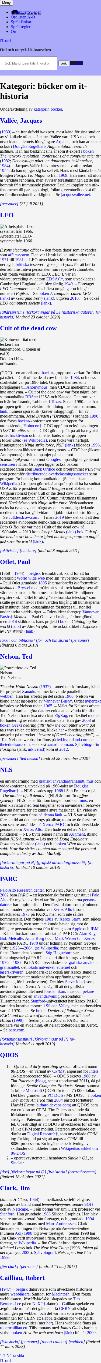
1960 (69, 696)
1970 (33, 943)
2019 (59, 517)
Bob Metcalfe (11, 938)
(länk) (5, 298)
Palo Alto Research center (22, 890)
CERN (65, 1308)
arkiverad (36, 749)
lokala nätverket (40, 967)
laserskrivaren (11, 972)
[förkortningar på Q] (28, 1172)
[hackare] (28, 550)
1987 (17, 962)
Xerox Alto (32, 829)
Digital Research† (42, 1134)
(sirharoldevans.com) (53, 1105)
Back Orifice (44, 469)
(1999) (17, 1020)
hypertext (93, 701)
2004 (28, 948)
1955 (4, 170)
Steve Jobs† (75, 981)
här (61, 730)
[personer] (9, 203)
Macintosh (60, 1294)
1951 (4, 259)
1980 (86, 1076)
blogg (41, 1081)
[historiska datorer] (78, 312)
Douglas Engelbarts (29, 146)
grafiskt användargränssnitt (61, 781)
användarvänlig (46, 996)
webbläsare (20, 1294)
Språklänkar (21, 22)
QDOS (9, 1055)
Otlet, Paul (15, 561)
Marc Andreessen (61, 1223)
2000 (26, 1252)
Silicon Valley (57, 1006)
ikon (61, 991)
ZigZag (60, 715)
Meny (6, 3)
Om (14, 31)
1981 (19, 259)
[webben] (76, 1341)
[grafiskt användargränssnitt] (61, 862)
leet (34, 430)
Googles (53, 459)
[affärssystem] (12, 312)
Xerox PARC (54, 824)
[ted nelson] (29, 758)
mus (89, 781)
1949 (68, 283)
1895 (42, 583)
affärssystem (18, 255)
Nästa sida (15, 1355)
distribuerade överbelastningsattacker (57, 474)
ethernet (63, 967)
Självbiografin (87, 744)
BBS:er (31, 397)
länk (3, 411)
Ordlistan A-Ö (23, 17)
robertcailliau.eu (13, 1328)
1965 (48, 706)
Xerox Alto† (63, 909)
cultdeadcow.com (23, 517)
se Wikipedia (25, 1243)
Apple (77, 928)
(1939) (5, 132)
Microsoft (34, 1090)
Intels (93, 1071)
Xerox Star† (70, 919)
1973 (25, 914)
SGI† (88, 1204)
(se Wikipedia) (34, 440)
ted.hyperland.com (72, 739)
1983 (46, 1214)
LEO (7, 215)
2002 (4, 895)
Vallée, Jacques (21, 120)
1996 (95, 445)
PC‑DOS (55, 1095)
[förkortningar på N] (18, 862)
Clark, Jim (15, 1188)
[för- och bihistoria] (53, 640)
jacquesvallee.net (75, 194)
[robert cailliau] (53, 1341)
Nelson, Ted (16, 656)
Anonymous (36, 387)
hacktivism (19, 435)
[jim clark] (9, 1266)
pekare (88, 991)
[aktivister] (9, 550)
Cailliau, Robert (22, 1277)
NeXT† (39, 1303)
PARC (8, 878)
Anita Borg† (35, 938)
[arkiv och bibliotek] (17, 640)
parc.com (16, 1030)
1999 (4, 1257)
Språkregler (20, 26)
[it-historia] (57, 1172)
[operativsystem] (82, 1172)
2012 (63, 749)
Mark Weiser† (67, 938)
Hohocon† (32, 425)
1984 (4, 165)
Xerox (89, 938)
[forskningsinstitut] (16, 1039)
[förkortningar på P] (50, 1039)
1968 (58, 790)
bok (80, 532)
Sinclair (17, 1163)
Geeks (17, 725)
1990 (94, 416)
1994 (89, 1218)
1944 (18, 573)
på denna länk (50, 815)
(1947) (5, 1289)
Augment (77, 834)
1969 (63, 175)
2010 (74, 298)
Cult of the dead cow (28, 328)
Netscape (20, 1209)
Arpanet (62, 141)
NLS (6, 769)
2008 (86, 720)
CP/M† (58, 1071)
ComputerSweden (26, 12)
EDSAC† (54, 279)
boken (88, 151)
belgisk (35, 573)
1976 (4, 962)
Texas (56, 401)
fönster (49, 991)
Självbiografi (45, 1252)
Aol (18, 1233)
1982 (5, 161)
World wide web (31, 578)
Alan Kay (87, 933)
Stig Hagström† (59, 953)
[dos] (4, 1172)
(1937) (45, 686)
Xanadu (28, 691)
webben (6, 696)
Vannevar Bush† (58, 701)
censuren (7, 464)
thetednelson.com (15, 744)
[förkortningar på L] (42, 312)
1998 (28, 1233)
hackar (47, 372)
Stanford (38, 1001)
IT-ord (5, 40)
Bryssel (24, 587)
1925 (15, 948)
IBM (94, 928)
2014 (12, 621)
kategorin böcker (48, 109)
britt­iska (22, 264)
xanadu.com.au (60, 744)
